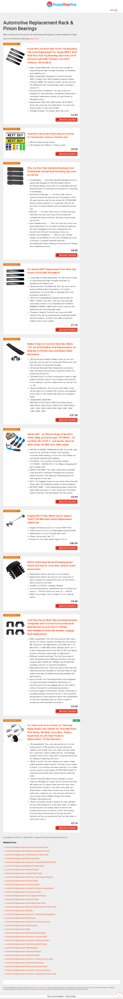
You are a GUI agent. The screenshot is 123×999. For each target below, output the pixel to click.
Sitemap (49, 987)
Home (35, 987)
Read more (34, 39)
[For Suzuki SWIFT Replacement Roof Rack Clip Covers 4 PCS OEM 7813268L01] (15, 277)
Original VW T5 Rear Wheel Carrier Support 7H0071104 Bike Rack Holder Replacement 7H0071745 (49, 519)
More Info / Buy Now (67, 120)
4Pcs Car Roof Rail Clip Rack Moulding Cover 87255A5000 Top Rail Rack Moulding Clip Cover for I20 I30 (51, 171)
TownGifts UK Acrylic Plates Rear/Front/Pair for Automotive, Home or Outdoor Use (50, 136)
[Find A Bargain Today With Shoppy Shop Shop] (61, 6)
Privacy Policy (70, 996)
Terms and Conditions (55, 996)
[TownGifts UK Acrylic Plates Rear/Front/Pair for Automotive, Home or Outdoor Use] (15, 141)
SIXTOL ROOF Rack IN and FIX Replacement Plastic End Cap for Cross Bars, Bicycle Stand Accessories (51, 565)
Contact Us (42, 987)
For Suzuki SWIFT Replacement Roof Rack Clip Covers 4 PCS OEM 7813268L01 (51, 271)
